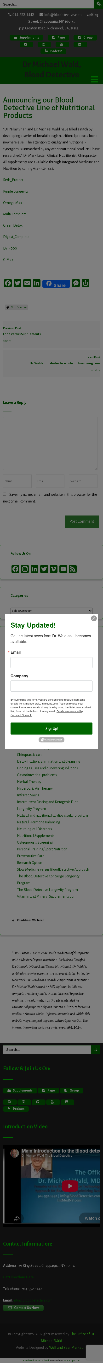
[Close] (94, 618)
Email (16, 652)
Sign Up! (52, 728)
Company (19, 676)
